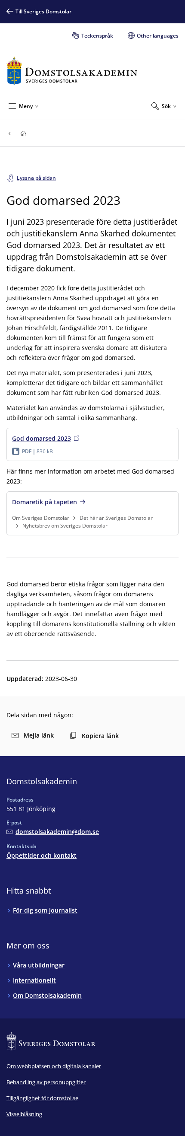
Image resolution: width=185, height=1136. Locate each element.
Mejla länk (39, 735)
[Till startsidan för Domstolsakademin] (71, 71)
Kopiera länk (100, 736)
